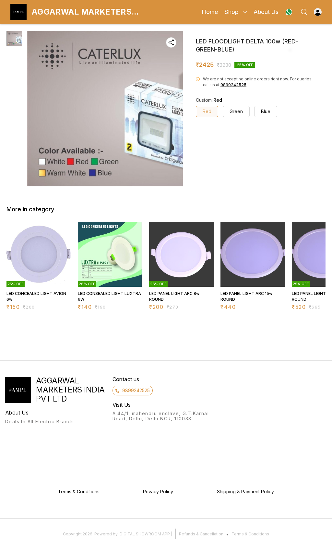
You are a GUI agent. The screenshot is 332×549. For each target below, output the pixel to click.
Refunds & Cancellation (201, 533)
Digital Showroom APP (145, 533)
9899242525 (233, 84)
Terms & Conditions (250, 533)
